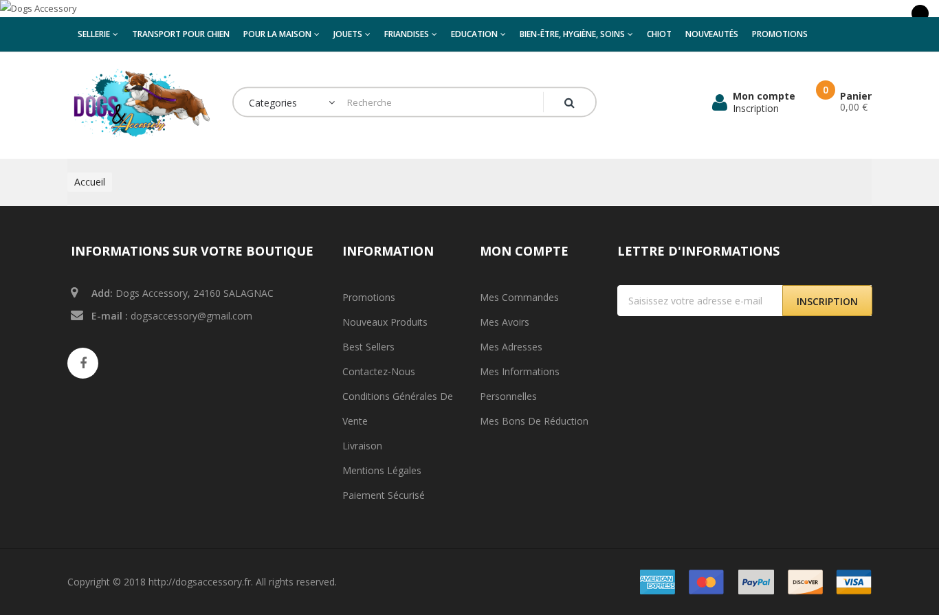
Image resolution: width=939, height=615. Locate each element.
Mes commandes (519, 297)
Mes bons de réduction (534, 420)
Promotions (368, 297)
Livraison (362, 445)
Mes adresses (511, 346)
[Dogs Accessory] (469, 8)
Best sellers (368, 346)
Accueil (89, 181)
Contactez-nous (378, 371)
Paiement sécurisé (383, 495)
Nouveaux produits (385, 321)
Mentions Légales (381, 470)
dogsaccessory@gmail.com (191, 315)
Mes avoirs (504, 321)
